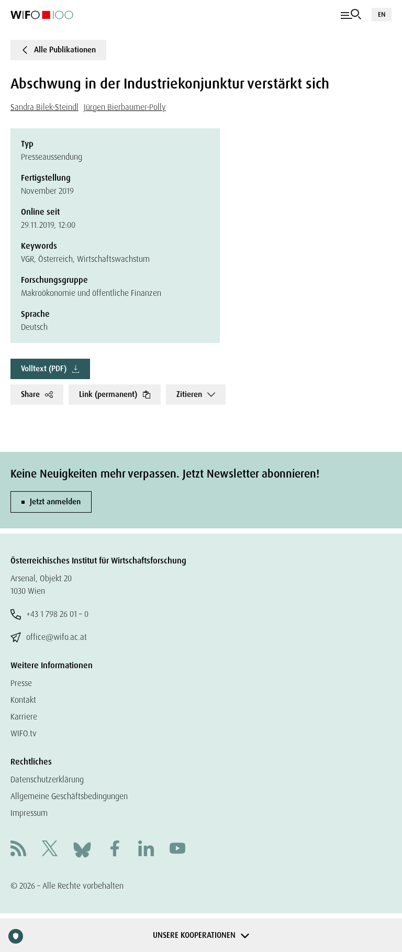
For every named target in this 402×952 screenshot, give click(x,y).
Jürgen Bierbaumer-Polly (125, 107)
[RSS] (18, 849)
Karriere (23, 716)
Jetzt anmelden (55, 501)
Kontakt (23, 699)
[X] (50, 849)
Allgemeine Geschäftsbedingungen (69, 796)
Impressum (29, 812)
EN (381, 14)
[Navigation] (351, 14)
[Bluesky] (82, 849)
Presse (21, 683)
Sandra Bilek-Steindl (44, 107)
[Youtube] (177, 849)
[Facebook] (114, 849)
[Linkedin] (146, 849)
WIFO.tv (23, 733)
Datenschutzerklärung (47, 779)
